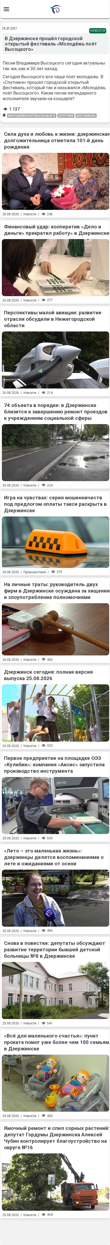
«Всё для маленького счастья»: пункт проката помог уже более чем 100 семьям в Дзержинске (56, 1042)
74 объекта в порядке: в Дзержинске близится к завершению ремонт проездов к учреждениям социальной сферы (56, 411)
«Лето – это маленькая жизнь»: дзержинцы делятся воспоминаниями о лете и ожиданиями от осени (54, 857)
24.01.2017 (9, 28)
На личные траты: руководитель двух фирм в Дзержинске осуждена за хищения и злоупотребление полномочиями (57, 590)
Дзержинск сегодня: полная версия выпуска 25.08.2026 (48, 675)
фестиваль (86, 116)
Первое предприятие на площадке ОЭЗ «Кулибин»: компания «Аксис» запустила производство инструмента (54, 764)
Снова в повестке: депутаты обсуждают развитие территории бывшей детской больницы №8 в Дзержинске (54, 949)
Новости (97, 30)
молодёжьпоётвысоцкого (32, 116)
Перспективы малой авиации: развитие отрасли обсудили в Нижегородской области (52, 319)
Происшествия (34, 572)
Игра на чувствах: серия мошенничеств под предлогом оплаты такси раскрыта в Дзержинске (55, 504)
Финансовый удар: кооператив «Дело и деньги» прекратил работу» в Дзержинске (56, 230)
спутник (65, 116)
